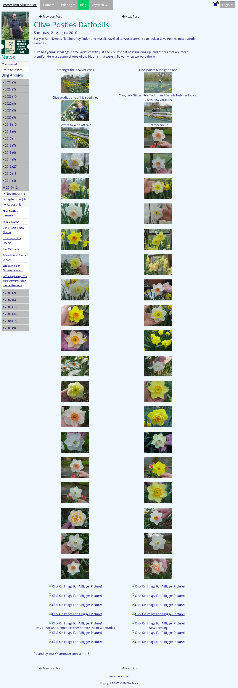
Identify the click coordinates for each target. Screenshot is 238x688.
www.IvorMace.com (20, 4)
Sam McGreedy (11, 249)
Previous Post (52, 16)
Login (226, 5)
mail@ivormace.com (63, 654)
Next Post (132, 16)
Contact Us (123, 676)
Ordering (66, 5)
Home (47, 5)
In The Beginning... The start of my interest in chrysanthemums (15, 281)
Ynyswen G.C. (101, 5)
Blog (83, 5)
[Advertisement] (220, 66)
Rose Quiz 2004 (11, 221)
